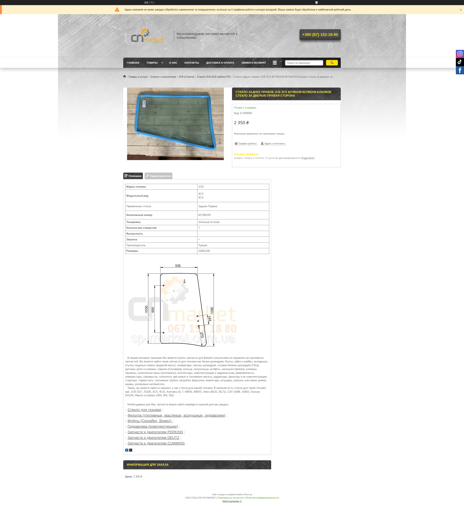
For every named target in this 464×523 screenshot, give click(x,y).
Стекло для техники (144, 410)
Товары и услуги (138, 76)
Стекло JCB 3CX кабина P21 (214, 76)
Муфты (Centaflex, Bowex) (150, 421)
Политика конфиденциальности (262, 498)
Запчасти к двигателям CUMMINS (156, 443)
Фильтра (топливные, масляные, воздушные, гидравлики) (176, 415)
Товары (152, 62)
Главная (133, 62)
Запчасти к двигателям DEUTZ (153, 438)
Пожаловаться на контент (230, 498)
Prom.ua (248, 494)
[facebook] (126, 450)
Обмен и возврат (253, 62)
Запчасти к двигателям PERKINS (155, 432)
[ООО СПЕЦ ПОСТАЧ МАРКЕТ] (146, 36)
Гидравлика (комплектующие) (153, 426)
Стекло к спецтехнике (163, 76)
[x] (130, 450)
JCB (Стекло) (186, 76)
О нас (173, 62)
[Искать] (332, 62)
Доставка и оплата (220, 62)
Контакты (192, 62)
